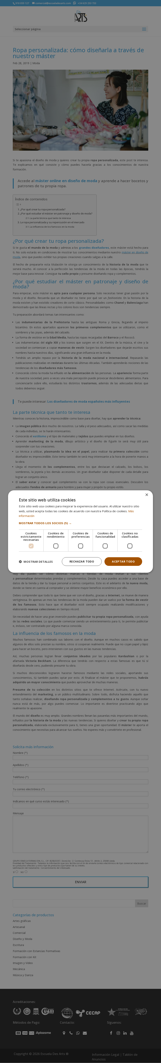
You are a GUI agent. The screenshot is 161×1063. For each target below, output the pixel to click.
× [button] (146, 494)
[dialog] (80, 531)
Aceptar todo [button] (123, 561)
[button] (80, 523)
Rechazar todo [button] (82, 561)
